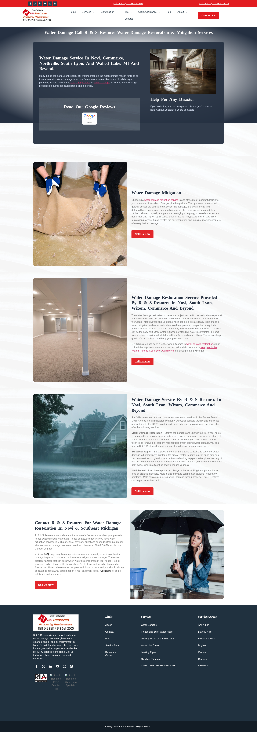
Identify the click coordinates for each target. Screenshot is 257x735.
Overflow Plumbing (151, 659)
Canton (202, 652)
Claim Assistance (147, 12)
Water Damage (149, 625)
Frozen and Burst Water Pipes (157, 632)
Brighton (202, 645)
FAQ (46, 554)
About (180, 12)
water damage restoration (199, 344)
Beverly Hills (204, 632)
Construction (107, 12)
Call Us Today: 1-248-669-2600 (128, 3)
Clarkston (203, 659)
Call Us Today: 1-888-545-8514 (214, 3)
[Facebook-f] (30, 3)
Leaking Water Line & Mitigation (157, 638)
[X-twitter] (35, 3)
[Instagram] (50, 3)
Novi (202, 347)
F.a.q (168, 12)
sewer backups (102, 82)
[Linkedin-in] (40, 3)
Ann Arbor (203, 625)
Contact (128, 19)
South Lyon (155, 350)
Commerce (168, 350)
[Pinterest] (55, 3)
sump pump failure (80, 82)
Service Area (112, 645)
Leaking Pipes (148, 652)
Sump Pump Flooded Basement (158, 666)
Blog (107, 638)
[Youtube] (45, 3)
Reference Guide (110, 654)
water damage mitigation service (161, 200)
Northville (212, 347)
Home (72, 12)
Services (86, 12)
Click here (105, 571)
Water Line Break (150, 645)
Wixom (135, 350)
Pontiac (144, 350)
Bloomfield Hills (206, 638)
